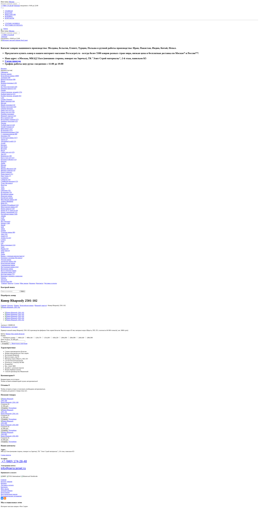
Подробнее (12, 408)
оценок (5, 404)
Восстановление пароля (9, 494)
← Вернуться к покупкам (18, 343)
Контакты (4, 487)
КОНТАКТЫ (9, 18)
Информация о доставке (9, 327)
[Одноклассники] (5, 498)
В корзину (5, 343)
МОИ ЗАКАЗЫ (10, 14)
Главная (3, 480)
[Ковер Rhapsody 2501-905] (8, 434)
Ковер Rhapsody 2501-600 (9, 425)
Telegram (17, 5)
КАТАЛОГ (8, 13)
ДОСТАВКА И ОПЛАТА (14, 25)
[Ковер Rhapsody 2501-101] (8, 412)
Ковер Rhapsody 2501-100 (9, 402)
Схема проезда (13, 61)
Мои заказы (5, 489)
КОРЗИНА (9, 16)
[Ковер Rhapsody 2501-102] (10, 307)
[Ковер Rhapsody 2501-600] (8, 423)
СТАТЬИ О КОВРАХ (12, 23)
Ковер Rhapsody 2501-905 (9, 436)
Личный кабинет (7, 491)
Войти (5, 29)
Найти (22, 291)
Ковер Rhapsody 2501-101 (9, 413)
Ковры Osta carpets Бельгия (15, 334)
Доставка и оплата (7, 485)
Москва (11, 2)
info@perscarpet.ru (13, 468)
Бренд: (3, 334)
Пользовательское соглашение (11, 496)
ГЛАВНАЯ (9, 11)
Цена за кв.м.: (5, 339)
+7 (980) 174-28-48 (7, 5)
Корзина (4, 68)
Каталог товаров (6, 481)
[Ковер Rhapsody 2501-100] (8, 400)
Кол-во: (3, 341)
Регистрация (5, 492)
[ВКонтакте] (2, 498)
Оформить (4, 72)
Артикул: (4, 325)
